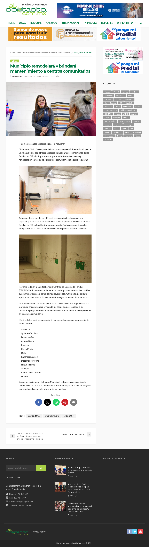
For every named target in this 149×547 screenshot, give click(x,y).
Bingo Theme (25, 505)
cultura (118, 99)
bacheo (134, 92)
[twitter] (132, 23)
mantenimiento (43, 76)
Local (22, 22)
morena (108, 125)
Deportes (107, 22)
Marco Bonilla (110, 121)
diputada (129, 103)
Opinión (121, 22)
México (107, 128)
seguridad (137, 132)
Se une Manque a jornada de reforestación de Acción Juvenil (80, 470)
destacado (129, 99)
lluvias (125, 117)
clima (130, 96)
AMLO (116, 92)
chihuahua (120, 96)
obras (116, 128)
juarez (133, 114)
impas (117, 114)
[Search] (140, 23)
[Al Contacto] (26, 9)
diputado (108, 106)
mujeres (118, 125)
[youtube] (140, 531)
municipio (55, 76)
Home (11, 22)
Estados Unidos (111, 110)
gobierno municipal (127, 110)
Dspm (117, 106)
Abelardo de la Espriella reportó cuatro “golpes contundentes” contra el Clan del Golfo (79, 488)
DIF (121, 103)
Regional (35, 22)
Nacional (51, 22)
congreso (108, 99)
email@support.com (24, 501)
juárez (107, 117)
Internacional (70, 22)
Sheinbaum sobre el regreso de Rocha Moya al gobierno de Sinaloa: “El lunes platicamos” (80, 507)
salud (127, 132)
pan (131, 128)
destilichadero (110, 103)
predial (107, 132)
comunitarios (29, 76)
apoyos (125, 92)
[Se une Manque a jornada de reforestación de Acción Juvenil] (60, 470)
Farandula (90, 22)
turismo (129, 136)
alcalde (107, 92)
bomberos (109, 96)
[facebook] (127, 23)
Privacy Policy (39, 531)
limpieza (116, 117)
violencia (108, 139)
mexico (136, 121)
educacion (127, 106)
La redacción (17, 76)
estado (137, 106)
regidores (117, 132)
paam (124, 128)
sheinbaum (109, 136)
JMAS (125, 114)
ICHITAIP (108, 114)
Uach (138, 136)
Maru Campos (124, 121)
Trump (119, 136)
